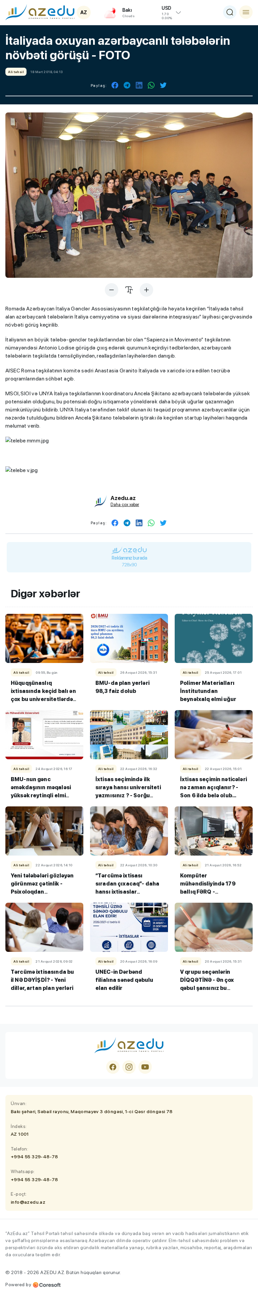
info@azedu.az (28, 1202)
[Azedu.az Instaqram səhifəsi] (129, 1067)
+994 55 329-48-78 (34, 1156)
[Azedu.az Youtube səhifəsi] (145, 1067)
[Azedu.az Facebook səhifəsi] (113, 1067)
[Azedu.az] (40, 12)
